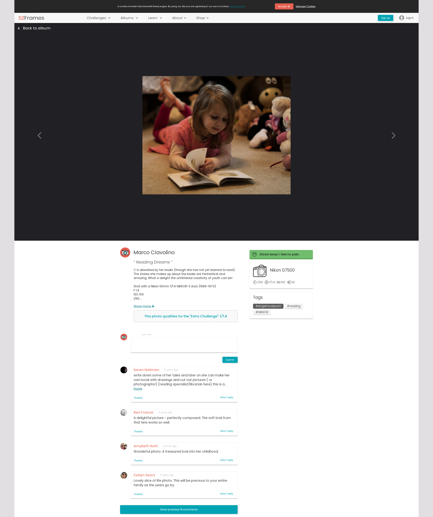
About (177, 18)
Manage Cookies (305, 6)
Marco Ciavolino (154, 252)
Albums (127, 18)
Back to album (37, 28)
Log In (410, 18)
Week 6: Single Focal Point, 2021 (172, 35)
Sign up (385, 18)
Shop (200, 18)
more (138, 389)
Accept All (284, 6)
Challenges (97, 18)
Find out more (237, 6)
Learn (153, 18)
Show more (143, 306)
